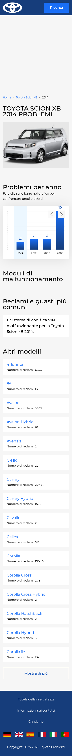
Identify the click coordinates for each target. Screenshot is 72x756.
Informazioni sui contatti (36, 710)
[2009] (47, 230)
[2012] (34, 230)
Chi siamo (36, 721)
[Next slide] (61, 214)
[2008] (60, 230)
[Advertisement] (36, 57)
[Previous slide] (51, 214)
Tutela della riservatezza (36, 699)
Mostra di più (36, 673)
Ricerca (56, 8)
